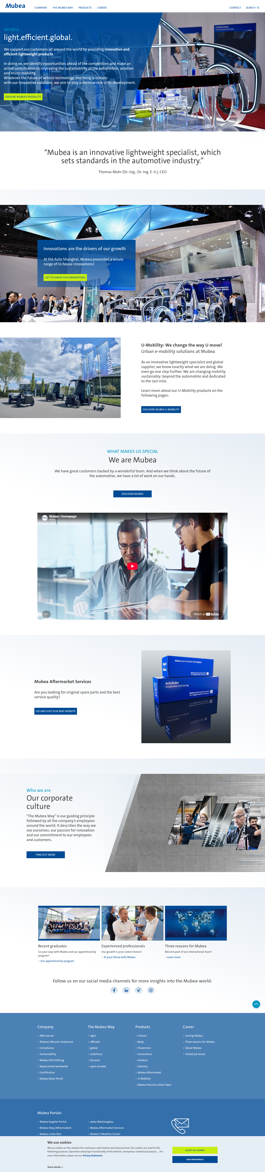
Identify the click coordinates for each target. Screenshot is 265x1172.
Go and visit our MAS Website (55, 711)
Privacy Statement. (93, 1155)
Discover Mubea (132, 494)
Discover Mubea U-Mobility (161, 409)
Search (250, 8)
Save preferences (195, 1159)
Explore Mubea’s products (23, 97)
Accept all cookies (195, 1150)
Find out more (45, 855)
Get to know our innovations (65, 277)
